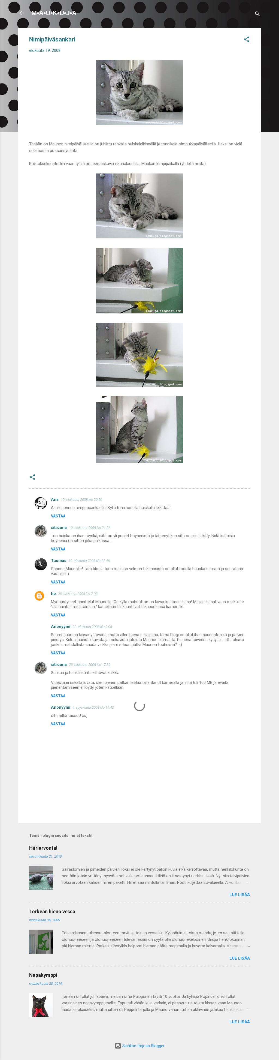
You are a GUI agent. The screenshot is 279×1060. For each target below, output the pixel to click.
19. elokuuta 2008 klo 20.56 (81, 500)
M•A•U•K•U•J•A (54, 13)
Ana (55, 499)
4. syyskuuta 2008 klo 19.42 (93, 707)
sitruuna (59, 527)
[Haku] (257, 15)
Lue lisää (239, 894)
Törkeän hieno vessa (52, 911)
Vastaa (58, 516)
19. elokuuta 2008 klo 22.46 (89, 561)
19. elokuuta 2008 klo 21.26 (89, 528)
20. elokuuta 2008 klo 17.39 (89, 665)
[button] (246, 40)
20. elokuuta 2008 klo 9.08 (92, 627)
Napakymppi (43, 975)
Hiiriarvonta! (43, 848)
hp (53, 593)
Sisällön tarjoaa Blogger (143, 1045)
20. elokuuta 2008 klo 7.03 (78, 594)
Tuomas (58, 560)
